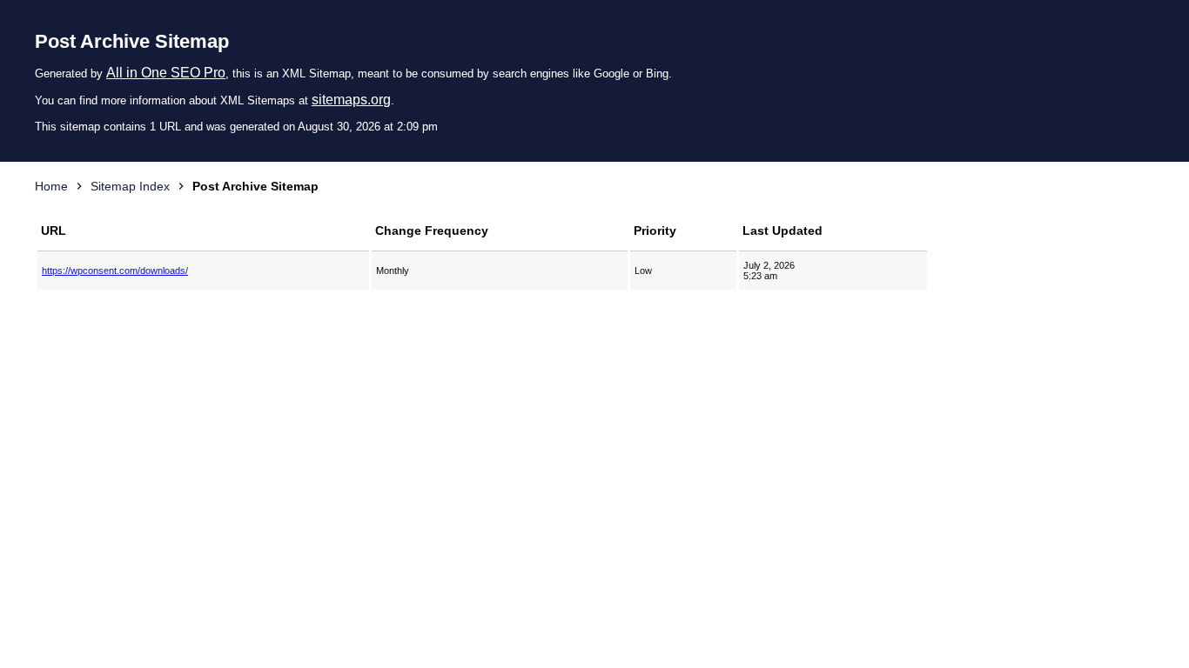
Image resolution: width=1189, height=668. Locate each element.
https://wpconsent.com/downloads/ (115, 270)
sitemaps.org (351, 99)
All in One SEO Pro (165, 72)
